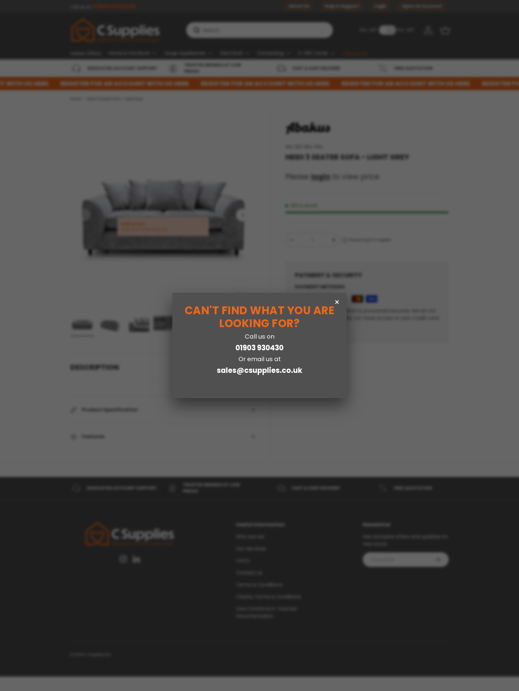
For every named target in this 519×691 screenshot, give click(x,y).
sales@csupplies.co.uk (259, 370)
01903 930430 (259, 347)
